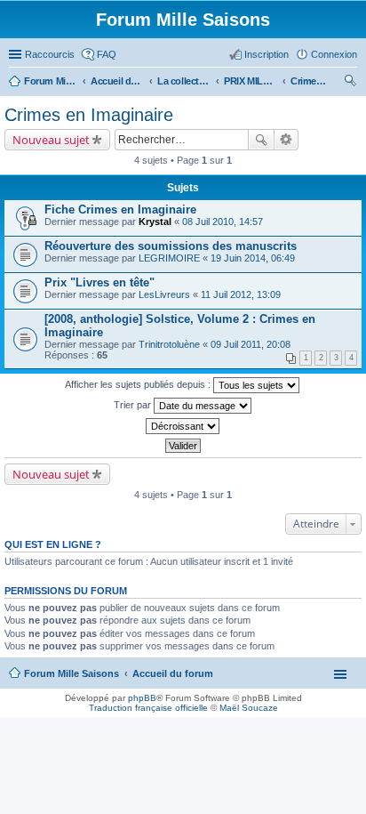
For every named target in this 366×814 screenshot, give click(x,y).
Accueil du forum (172, 673)
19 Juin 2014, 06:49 (253, 258)
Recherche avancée (286, 139)
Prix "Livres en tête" (99, 282)
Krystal (155, 221)
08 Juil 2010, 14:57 (222, 221)
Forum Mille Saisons (71, 673)
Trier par (134, 404)
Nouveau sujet (51, 140)
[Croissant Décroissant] (183, 426)
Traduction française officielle (148, 708)
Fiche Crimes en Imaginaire (120, 209)
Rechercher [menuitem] (350, 83)
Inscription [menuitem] (266, 54)
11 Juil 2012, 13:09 (241, 294)
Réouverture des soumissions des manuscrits (170, 246)
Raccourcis (50, 54)
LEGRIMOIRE (169, 258)
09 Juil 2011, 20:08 (250, 344)
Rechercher (261, 139)
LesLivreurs (164, 294)
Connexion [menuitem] (334, 54)
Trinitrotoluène (169, 344)
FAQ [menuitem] (106, 54)
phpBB (142, 698)
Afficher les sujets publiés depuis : (139, 384)
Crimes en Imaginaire (88, 115)
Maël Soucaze (248, 708)
